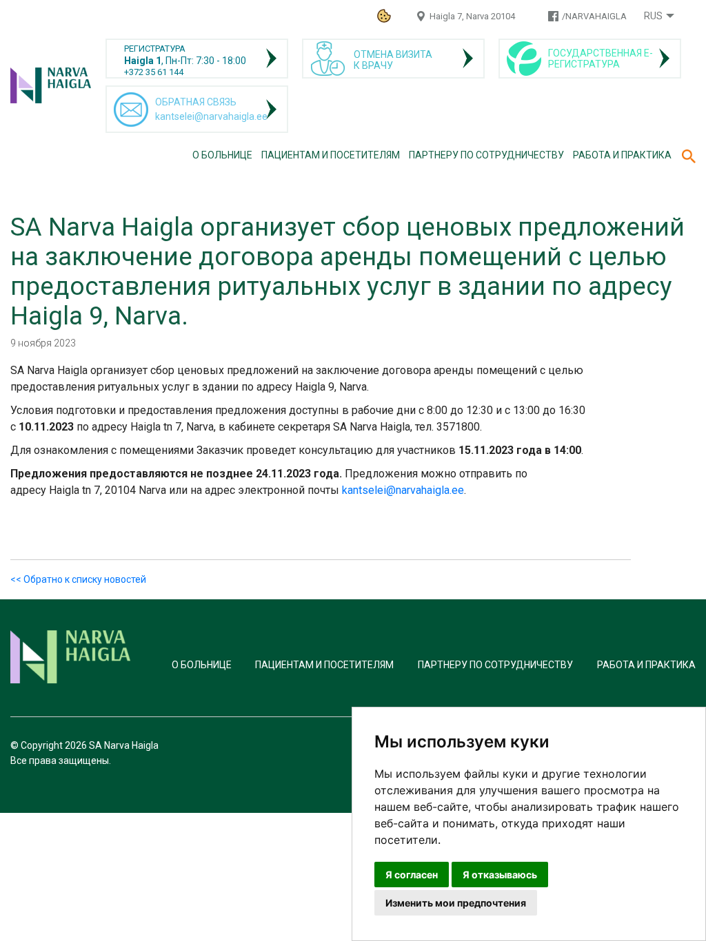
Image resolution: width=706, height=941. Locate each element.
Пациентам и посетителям (330, 155)
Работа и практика (622, 155)
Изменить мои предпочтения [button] (455, 903)
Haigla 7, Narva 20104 (472, 16)
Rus (653, 15)
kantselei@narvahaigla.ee (403, 490)
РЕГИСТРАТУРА (154, 48)
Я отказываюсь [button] (500, 874)
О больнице (222, 155)
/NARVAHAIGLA (594, 16)
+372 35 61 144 (153, 72)
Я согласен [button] (411, 874)
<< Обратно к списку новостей (78, 579)
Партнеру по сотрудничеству (486, 155)
